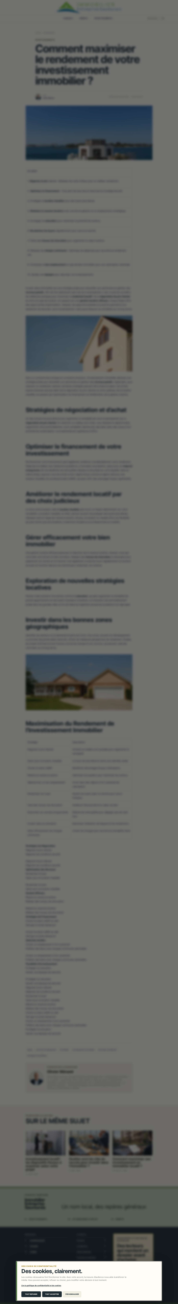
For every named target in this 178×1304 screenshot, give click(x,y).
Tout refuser (31, 1294)
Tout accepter (52, 1294)
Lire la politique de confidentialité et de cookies (41, 1285)
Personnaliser (72, 1294)
